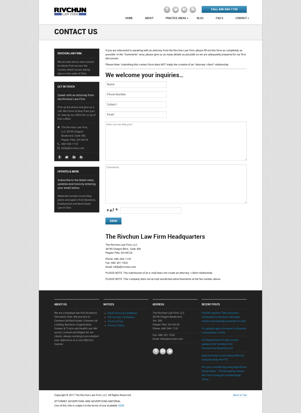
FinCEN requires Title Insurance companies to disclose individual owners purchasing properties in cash (224, 317)
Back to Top (240, 395)
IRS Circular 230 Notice (121, 317)
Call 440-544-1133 (224, 9)
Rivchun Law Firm (70, 11)
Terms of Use (115, 321)
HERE (121, 405)
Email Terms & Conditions (122, 313)
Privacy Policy (116, 325)
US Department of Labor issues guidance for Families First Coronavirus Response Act (220, 344)
